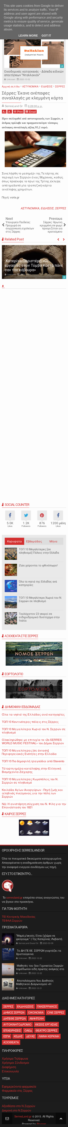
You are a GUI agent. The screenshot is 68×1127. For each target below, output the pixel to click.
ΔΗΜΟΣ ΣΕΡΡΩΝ (13, 1012)
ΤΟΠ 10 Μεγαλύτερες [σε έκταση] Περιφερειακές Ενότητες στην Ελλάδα (29, 752)
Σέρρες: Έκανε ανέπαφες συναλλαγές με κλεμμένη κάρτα (32, 95)
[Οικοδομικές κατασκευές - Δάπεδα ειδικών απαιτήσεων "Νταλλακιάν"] (34, 53)
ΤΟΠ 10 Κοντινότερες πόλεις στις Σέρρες (30, 722)
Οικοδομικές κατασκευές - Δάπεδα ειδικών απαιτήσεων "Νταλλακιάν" (34, 73)
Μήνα (53, 541)
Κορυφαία (14, 541)
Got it (46, 35)
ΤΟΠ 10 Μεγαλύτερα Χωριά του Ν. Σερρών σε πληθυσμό (40, 599)
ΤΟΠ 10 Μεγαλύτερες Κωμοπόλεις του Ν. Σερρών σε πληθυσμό (30, 780)
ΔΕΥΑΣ (30, 1036)
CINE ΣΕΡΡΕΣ (55, 1012)
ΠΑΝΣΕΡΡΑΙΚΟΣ (47, 1006)
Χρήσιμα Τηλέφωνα (15, 1058)
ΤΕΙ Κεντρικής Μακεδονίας (18, 916)
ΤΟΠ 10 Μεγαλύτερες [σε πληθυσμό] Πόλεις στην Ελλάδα (39, 551)
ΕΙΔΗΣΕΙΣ (47, 208)
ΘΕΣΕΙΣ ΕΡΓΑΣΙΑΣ (46, 1024)
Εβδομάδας (34, 541)
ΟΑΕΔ (28, 1030)
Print (20, 111)
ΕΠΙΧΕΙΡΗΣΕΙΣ (12, 1030)
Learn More (28, 35)
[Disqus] (34, 342)
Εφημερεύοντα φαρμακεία (19, 1086)
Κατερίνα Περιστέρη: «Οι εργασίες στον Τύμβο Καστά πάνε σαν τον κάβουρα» (34, 265)
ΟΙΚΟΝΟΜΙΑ (35, 1012)
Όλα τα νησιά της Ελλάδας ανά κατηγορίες (38, 583)
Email (32, 111)
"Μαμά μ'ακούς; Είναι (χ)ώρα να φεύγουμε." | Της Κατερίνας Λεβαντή (39, 937)
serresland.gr (14, 897)
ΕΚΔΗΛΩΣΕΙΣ (25, 1006)
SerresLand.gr (23, 1116)
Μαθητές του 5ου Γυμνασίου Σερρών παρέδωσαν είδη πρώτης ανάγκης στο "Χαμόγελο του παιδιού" (40, 969)
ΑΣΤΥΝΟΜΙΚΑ (30, 208)
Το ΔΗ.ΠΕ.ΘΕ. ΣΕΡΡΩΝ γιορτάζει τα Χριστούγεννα (38, 952)
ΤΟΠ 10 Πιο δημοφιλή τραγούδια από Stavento (33, 761)
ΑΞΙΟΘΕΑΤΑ (11, 1042)
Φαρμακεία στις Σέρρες (17, 1090)
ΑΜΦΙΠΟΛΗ (36, 1018)
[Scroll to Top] (61, 1118)
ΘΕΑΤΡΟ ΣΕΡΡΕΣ (46, 1030)
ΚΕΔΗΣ (18, 1036)
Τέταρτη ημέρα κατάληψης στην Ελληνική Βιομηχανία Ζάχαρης (31, 770)
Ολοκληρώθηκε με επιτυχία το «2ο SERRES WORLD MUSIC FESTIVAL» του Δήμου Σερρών (33, 741)
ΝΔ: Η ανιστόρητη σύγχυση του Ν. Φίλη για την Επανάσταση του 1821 (34, 805)
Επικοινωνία (10, 1071)
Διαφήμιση (9, 1067)
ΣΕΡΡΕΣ (60, 208)
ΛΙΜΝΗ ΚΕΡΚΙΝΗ (49, 1036)
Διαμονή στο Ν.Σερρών (16, 1110)
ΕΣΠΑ (6, 1036)
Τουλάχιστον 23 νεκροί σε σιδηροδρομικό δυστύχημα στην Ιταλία (39, 617)
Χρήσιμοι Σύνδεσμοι (15, 1062)
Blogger (41, 1124)
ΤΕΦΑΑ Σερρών (12, 920)
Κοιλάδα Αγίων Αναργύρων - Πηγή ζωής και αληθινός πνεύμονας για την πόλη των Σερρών (32, 793)
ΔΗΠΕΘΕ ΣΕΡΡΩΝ (14, 1018)
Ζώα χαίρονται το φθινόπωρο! (38, 565)
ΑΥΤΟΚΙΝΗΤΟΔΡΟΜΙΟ (17, 1024)
